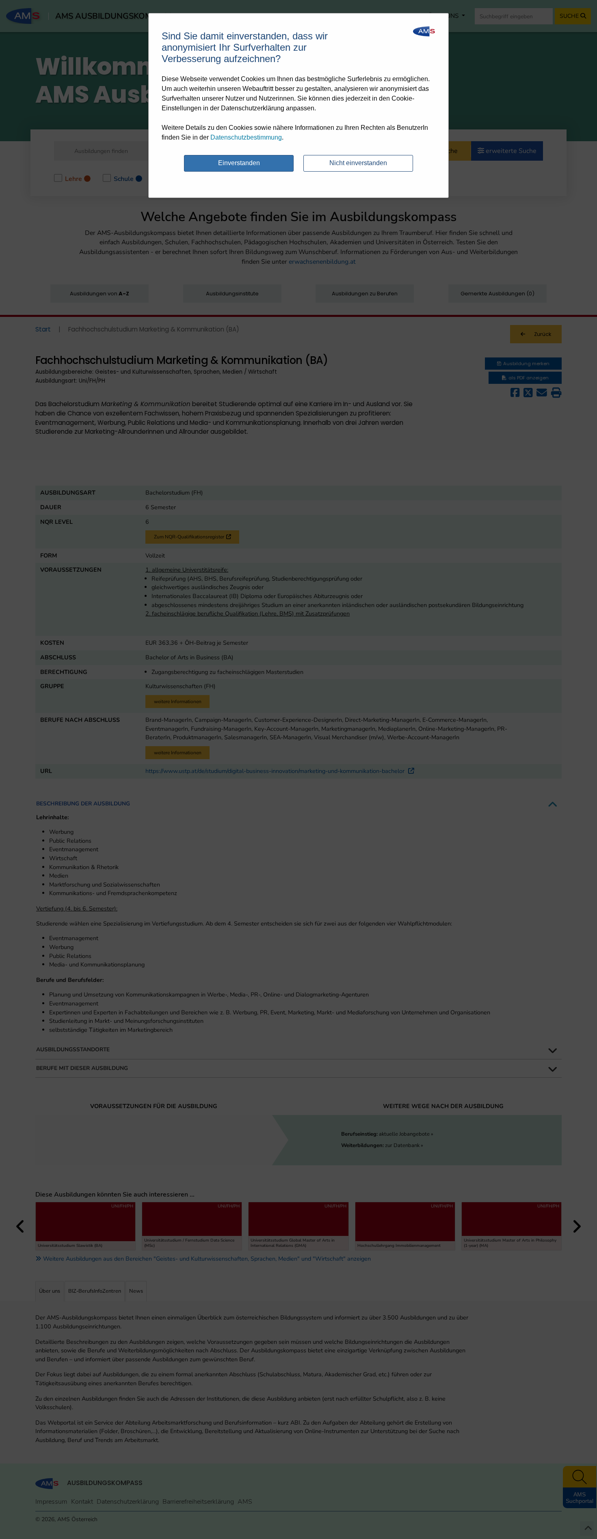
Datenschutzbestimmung (246, 137)
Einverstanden (239, 162)
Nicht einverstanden (358, 162)
